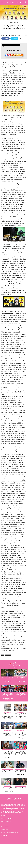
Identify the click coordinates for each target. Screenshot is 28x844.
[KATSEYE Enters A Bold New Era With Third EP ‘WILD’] (7, 764)
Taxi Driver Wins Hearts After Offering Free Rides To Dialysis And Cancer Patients (7, 789)
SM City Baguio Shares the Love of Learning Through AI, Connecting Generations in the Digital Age (20, 735)
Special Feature (7, 712)
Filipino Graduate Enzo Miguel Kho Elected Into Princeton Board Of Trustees (7, 679)
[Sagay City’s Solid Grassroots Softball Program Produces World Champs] (20, 672)
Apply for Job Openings (6, 818)
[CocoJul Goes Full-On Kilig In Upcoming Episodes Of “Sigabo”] (20, 781)
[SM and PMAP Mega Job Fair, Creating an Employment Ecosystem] (7, 725)
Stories (9, 655)
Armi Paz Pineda (6, 35)
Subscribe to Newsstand (7, 824)
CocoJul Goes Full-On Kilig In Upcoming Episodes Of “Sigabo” (20, 789)
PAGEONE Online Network (8, 749)
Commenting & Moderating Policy (9, 832)
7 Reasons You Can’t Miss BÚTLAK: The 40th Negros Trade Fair (20, 715)
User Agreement (5, 826)
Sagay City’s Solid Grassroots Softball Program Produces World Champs (20, 679)
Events (6, 655)
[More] (20, 38)
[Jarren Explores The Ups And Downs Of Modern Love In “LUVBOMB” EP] (20, 764)
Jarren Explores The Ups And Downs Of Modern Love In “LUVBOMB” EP (20, 772)
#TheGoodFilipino (7, 786)
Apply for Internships (6, 821)
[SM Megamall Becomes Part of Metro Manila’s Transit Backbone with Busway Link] (7, 707)
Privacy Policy (4, 829)
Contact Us (4, 815)
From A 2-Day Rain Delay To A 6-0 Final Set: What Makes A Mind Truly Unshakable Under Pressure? (7, 696)
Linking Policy (4, 835)
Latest (3, 655)
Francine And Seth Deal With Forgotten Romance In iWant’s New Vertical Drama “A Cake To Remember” (7, 754)
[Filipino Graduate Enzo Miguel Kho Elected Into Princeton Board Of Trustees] (7, 672)
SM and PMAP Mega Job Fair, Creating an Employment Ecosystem (7, 733)
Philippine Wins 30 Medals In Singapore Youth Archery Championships (20, 695)
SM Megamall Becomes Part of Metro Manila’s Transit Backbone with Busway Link (7, 716)
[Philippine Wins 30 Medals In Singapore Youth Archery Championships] (20, 688)
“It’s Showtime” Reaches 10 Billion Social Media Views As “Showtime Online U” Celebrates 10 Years (20, 754)
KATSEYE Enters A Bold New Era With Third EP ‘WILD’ (7, 772)
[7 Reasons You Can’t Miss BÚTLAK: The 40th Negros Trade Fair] (20, 707)
